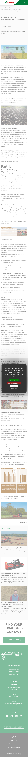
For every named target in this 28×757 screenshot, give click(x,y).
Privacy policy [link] (14, 388)
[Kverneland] (9, 2)
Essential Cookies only (14, 383)
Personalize (14, 386)
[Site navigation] (2, 2)
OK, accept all (14, 380)
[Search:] (20, 8)
